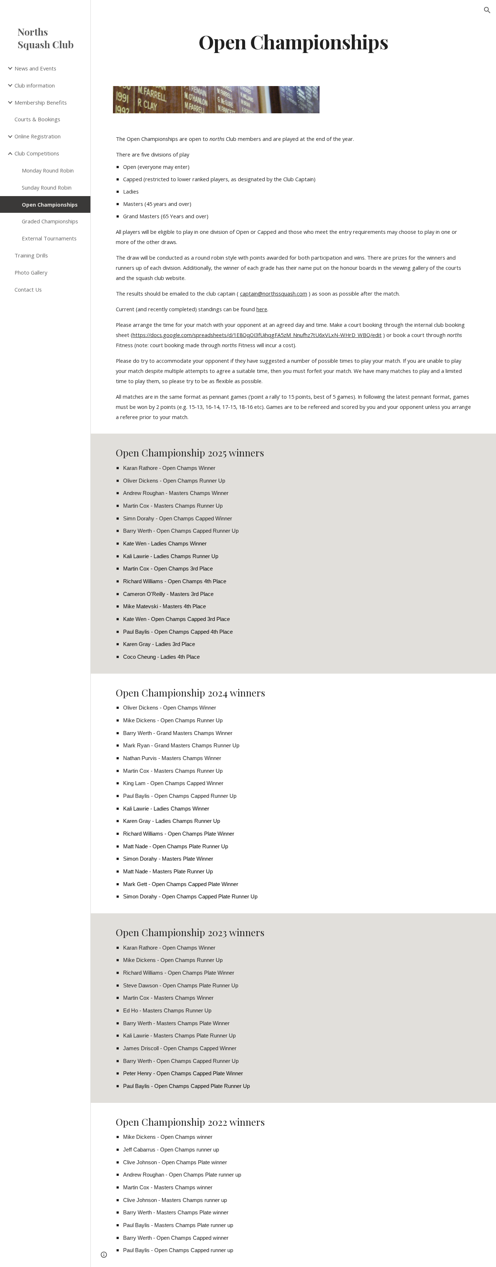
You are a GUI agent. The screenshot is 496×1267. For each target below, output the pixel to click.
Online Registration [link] (38, 136)
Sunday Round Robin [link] (47, 187)
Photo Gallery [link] (31, 272)
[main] (293, 41)
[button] (487, 10)
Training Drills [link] (31, 255)
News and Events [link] (35, 68)
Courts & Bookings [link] (37, 119)
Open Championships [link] (50, 204)
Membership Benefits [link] (41, 102)
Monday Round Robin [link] (48, 170)
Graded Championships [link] (50, 221)
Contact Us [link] (28, 289)
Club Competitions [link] (37, 153)
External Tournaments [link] (49, 238)
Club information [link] (35, 85)
